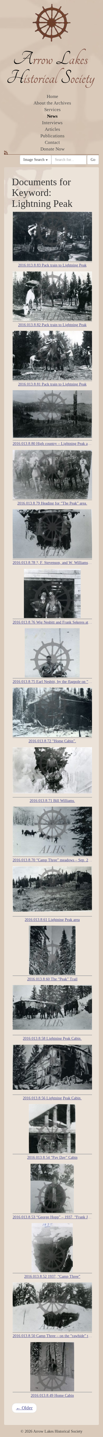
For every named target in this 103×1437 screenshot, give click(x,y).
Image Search (34, 160)
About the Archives (52, 103)
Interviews (52, 122)
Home (52, 96)
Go (93, 160)
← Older (24, 1407)
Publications (52, 135)
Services (52, 109)
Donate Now (52, 149)
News (52, 116)
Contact (52, 142)
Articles (52, 129)
